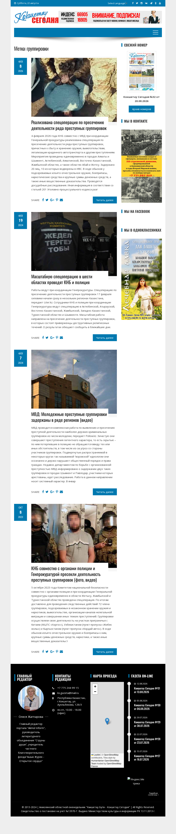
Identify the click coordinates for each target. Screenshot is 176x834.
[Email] (61, 200)
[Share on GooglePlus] (52, 200)
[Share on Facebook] (43, 200)
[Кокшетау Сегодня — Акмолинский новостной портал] (36, 17)
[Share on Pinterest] (57, 200)
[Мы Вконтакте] (146, 3)
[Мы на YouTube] (160, 3)
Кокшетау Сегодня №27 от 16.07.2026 (147, 758)
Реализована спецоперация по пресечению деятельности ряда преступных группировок (69, 125)
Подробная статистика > (153, 794)
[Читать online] (141, 71)
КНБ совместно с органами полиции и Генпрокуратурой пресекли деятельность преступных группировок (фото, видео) (66, 574)
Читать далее (104, 200)
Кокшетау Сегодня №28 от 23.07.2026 (147, 741)
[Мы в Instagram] (142, 3)
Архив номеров (141, 109)
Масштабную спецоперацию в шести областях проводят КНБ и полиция (61, 279)
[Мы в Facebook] (132, 3)
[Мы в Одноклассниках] (155, 3)
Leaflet (96, 754)
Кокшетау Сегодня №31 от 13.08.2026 (147, 690)
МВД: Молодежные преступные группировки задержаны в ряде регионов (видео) (69, 417)
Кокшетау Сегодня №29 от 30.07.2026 (147, 724)
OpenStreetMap (111, 754)
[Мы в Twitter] (137, 3)
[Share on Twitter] (47, 200)
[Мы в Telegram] (151, 3)
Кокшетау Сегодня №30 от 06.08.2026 (147, 707)
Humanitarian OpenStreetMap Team (105, 762)
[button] (107, 721)
